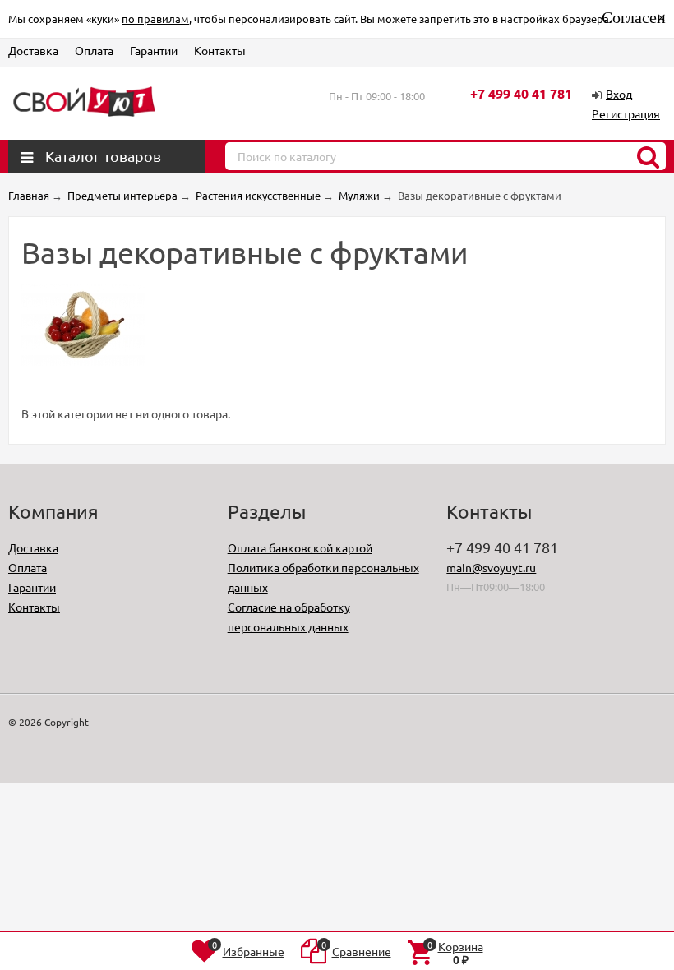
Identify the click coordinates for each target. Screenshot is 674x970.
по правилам (155, 18)
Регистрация (626, 113)
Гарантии (154, 50)
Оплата (94, 50)
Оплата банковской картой (300, 547)
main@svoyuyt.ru (491, 567)
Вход (619, 93)
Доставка (33, 50)
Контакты (220, 50)
